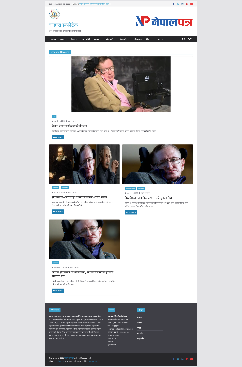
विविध (147, 39)
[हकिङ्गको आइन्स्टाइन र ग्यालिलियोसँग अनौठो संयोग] (84, 164)
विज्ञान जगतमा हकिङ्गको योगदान (69, 126)
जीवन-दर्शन (123, 39)
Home (139, 317)
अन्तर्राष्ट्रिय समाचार (130, 188)
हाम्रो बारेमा (140, 338)
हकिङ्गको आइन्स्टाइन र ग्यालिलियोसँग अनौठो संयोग (79, 197)
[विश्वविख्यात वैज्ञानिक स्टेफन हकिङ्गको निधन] (157, 164)
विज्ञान (73, 39)
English (159, 39)
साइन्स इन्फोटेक (63, 24)
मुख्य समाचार (55, 188)
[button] (65, 39)
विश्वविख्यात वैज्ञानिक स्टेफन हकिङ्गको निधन (149, 198)
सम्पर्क (139, 328)
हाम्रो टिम (140, 333)
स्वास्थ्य (96, 39)
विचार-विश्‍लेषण (65, 188)
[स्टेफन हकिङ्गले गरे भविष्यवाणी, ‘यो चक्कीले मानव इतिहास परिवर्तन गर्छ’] (84, 239)
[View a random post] (190, 39)
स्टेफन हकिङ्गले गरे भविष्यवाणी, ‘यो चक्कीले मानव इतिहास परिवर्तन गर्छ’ (82, 274)
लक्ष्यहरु (139, 322)
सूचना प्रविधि (86, 39)
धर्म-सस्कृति (109, 39)
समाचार (62, 39)
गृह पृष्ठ (53, 39)
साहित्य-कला (138, 39)
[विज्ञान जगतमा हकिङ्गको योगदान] (121, 84)
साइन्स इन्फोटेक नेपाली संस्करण (118, 316)
